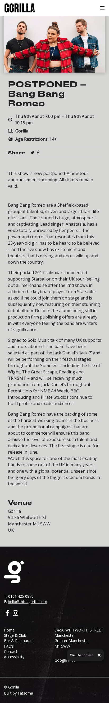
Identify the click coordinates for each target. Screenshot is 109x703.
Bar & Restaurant (19, 640)
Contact (10, 651)
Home (9, 630)
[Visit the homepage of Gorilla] (19, 8)
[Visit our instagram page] (15, 614)
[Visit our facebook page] (38, 152)
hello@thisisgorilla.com (27, 601)
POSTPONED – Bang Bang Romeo (47, 93)
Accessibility (14, 656)
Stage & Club (15, 635)
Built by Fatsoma (18, 693)
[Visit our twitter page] (32, 152)
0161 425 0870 (21, 596)
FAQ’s (9, 646)
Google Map (65, 660)
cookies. (88, 655)
